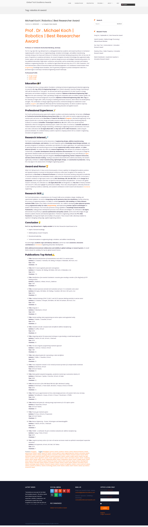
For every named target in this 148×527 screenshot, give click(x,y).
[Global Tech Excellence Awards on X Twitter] (52, 491)
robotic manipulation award (64, 459)
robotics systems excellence (33, 465)
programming (29, 67)
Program (99, 3)
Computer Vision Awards (50, 24)
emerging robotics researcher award (52, 455)
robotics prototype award (32, 464)
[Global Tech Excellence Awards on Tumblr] (52, 495)
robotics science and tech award (81, 464)
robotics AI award (52, 461)
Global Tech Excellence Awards (38, 2)
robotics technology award (48, 465)
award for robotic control (49, 453)
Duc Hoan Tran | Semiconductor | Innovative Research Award (106, 46)
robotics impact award (66, 462)
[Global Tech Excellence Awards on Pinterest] (56, 491)
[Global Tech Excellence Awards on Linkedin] (60, 495)
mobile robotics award (76, 456)
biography (33, 451)
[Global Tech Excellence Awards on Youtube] (64, 491)
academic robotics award (66, 451)
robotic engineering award (49, 459)
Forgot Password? (105, 514)
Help (118, 3)
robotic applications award (56, 458)
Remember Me (106, 503)
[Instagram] (68, 491)
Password (106, 497)
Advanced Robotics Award (80, 451)
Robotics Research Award (47, 464)
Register (102, 512)
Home (69, 3)
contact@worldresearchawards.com (85, 500)
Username (106, 490)
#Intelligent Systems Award (50, 451)
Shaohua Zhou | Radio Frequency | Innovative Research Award (107, 52)
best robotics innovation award (80, 453)
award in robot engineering (63, 453)
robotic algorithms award (41, 458)
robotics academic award (40, 461)
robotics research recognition (63, 464)
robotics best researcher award (66, 461)
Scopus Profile (33, 77)
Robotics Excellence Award (51, 462)
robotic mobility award (79, 459)
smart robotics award (63, 465)
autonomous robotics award (33, 453)
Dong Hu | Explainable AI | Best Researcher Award (108, 35)
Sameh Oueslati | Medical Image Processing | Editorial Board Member (107, 40)
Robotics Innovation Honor (80, 462)
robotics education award (36, 462)
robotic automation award (71, 458)
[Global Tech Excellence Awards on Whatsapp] (56, 495)
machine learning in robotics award (59, 456)
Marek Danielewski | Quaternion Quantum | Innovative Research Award (106, 58)
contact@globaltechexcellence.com (85, 492)
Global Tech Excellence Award (58, 508)
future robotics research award (71, 455)
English (125, 4)
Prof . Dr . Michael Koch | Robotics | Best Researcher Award (52, 36)
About (109, 3)
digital (86, 153)
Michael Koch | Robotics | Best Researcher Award (52, 20)
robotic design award (35, 459)
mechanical (87, 187)
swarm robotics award (76, 465)
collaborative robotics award (33, 455)
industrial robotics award (42, 456)
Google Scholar (33, 76)
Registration (90, 3)
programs (33, 104)
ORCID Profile (32, 79)
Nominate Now (79, 3)
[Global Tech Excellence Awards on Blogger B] (60, 491)
